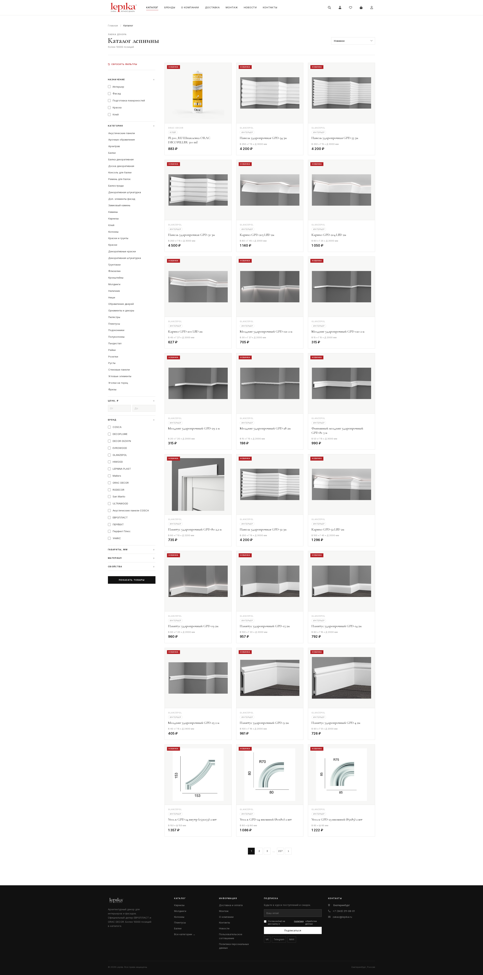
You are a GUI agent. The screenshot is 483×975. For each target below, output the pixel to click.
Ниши (111, 297)
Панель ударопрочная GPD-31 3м (191, 235)
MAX (291, 939)
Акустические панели (121, 133)
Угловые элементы (119, 376)
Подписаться (292, 930)
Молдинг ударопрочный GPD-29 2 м (194, 428)
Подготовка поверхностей (129, 100)
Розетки (113, 356)
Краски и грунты (118, 238)
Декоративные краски (122, 251)
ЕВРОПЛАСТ (120, 517)
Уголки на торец (118, 382)
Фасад (117, 93)
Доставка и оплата (231, 905)
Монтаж (232, 7)
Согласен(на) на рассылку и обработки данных (292, 922)
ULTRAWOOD (120, 503)
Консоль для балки (120, 172)
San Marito (119, 496)
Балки (112, 152)
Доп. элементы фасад (121, 198)
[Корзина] (361, 7)
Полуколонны (116, 336)
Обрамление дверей (121, 303)
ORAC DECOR (121, 482)
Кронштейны (115, 277)
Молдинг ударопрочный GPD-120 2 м (337, 331)
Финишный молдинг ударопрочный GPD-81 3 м (337, 430)
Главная (113, 25)
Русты (111, 362)
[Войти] (371, 7)
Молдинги (114, 284)
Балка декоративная (121, 159)
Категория (131, 126)
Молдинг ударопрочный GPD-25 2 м (193, 723)
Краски (112, 244)
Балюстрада (116, 185)
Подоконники (116, 330)
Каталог (152, 7)
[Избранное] (350, 7)
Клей (116, 114)
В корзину (218, 149)
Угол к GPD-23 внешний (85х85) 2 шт (336, 819)
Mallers (117, 475)
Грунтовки (114, 264)
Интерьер (118, 86)
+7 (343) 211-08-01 (344, 910)
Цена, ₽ (131, 401)
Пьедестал (115, 343)
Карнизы (113, 218)
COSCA (117, 426)
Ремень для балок (119, 179)
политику (299, 921)
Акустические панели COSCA (131, 510)
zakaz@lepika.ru (342, 916)
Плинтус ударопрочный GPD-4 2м (335, 723)
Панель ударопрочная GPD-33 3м (334, 138)
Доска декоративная (121, 166)
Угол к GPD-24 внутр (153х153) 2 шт (192, 819)
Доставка (212, 7)
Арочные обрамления (121, 139)
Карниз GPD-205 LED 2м (257, 235)
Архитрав (114, 146)
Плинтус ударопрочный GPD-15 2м (265, 626)
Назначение (131, 79)
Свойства (131, 566)
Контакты (270, 7)
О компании (190, 7)
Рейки (112, 349)
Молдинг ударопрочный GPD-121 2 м (266, 331)
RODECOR (118, 489)
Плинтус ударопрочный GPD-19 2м (193, 626)
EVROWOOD (120, 447)
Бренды (169, 7)
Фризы (112, 389)
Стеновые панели (119, 369)
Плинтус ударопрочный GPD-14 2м (336, 626)
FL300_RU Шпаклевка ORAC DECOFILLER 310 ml (189, 140)
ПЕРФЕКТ (118, 524)
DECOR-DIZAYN (122, 440)
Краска (117, 107)
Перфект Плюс (122, 531)
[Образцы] (340, 7)
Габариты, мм (131, 549)
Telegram (279, 939)
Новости (250, 7)
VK (267, 939)
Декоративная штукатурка (124, 192)
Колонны (113, 231)
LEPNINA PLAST (122, 468)
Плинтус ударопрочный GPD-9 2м (264, 723)
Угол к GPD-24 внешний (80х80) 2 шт (266, 819)
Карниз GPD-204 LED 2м (328, 235)
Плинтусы (114, 323)
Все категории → (184, 934)
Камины (113, 211)
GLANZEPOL (120, 454)
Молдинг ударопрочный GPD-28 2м (265, 428)
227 (280, 850)
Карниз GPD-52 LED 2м (327, 529)
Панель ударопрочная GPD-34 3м (263, 138)
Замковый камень (119, 205)
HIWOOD (118, 461)
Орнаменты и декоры (121, 310)
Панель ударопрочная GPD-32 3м (263, 529)
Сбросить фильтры (124, 64)
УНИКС (117, 538)
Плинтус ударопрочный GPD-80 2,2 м (195, 529)
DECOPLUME (120, 433)
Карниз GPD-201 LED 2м (185, 331)
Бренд (131, 420)
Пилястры (114, 317)
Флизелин (114, 271)
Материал (131, 558)
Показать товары (132, 580)
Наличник (114, 290)
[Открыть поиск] (329, 7)
